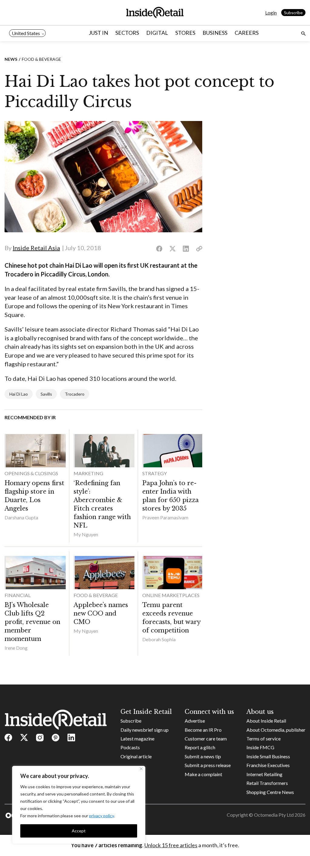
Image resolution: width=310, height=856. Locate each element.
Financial (18, 595)
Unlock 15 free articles (170, 845)
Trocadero (74, 394)
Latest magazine (137, 738)
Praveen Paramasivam (165, 517)
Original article (136, 756)
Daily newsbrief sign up (144, 730)
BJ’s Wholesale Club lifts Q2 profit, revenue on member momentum (32, 621)
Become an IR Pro (203, 730)
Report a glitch (200, 747)
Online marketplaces (171, 595)
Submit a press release (208, 765)
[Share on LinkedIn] (186, 249)
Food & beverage (41, 59)
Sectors (127, 32)
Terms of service (263, 738)
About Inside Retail (266, 721)
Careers (247, 32)
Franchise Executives (268, 765)
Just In (98, 32)
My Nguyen (86, 534)
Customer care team (206, 738)
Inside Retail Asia (36, 247)
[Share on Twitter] (173, 249)
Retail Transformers (267, 783)
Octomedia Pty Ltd (274, 815)
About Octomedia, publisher (275, 730)
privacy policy (101, 815)
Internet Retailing (264, 774)
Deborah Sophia (159, 639)
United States (26, 33)
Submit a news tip (203, 756)
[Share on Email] (199, 249)
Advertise (195, 721)
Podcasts (130, 747)
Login (271, 12)
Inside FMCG (260, 747)
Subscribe (293, 12)
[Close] (141, 768)
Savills (46, 394)
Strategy (154, 473)
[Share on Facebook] (159, 249)
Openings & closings (31, 473)
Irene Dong (16, 648)
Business (215, 32)
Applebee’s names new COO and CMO (101, 613)
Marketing (88, 473)
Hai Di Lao (18, 394)
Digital (157, 32)
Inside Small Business (268, 756)
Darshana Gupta (21, 517)
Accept (79, 830)
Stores (185, 32)
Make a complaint (203, 774)
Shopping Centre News (270, 792)
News (11, 59)
